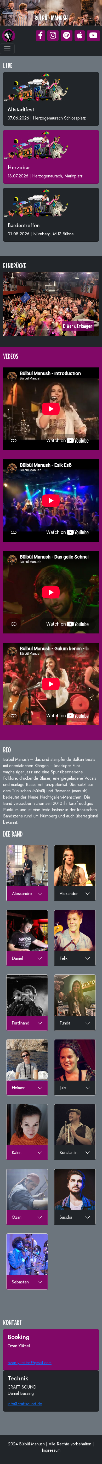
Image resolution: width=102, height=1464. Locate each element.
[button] (40, 35)
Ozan (16, 1217)
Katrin (16, 1152)
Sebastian (20, 1282)
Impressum (51, 1450)
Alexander (69, 894)
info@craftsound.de (25, 1404)
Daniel (17, 958)
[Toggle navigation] (7, 49)
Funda (65, 1023)
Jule (63, 1088)
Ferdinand (20, 1023)
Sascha (66, 1217)
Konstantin (68, 1152)
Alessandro (22, 894)
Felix (63, 958)
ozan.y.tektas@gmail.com (30, 1363)
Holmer (18, 1088)
